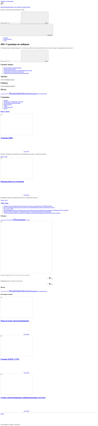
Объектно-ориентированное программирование (16, 73)
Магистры (25, 93)
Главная (6, 37)
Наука (11, 219)
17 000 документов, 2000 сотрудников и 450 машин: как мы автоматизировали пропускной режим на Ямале (32, 213)
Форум (5, 108)
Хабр (6, 203)
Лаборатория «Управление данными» (13, 101)
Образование (19, 219)
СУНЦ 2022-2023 (8, 107)
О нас (5, 40)
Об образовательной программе (12, 103)
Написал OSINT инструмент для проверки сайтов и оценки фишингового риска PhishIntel (27, 211)
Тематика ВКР (7, 138)
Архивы (3, 79)
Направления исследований (12, 181)
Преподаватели (8, 39)
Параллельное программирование (12, 67)
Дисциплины (15, 93)
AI (1, 93)
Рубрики (3, 86)
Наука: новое (5, 111)
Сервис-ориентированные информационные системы (18, 70)
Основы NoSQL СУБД (9, 69)
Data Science (4, 93)
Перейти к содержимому (7, 1)
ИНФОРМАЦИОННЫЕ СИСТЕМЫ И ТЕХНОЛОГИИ (15, 7)
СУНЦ (5, 105)
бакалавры (33, 93)
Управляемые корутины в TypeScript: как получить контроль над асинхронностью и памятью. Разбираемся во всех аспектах (36, 210)
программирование (42, 93)
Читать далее (4, 156)
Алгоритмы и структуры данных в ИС (14, 72)
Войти (2, 414)
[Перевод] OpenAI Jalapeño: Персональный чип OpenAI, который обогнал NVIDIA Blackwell (28, 206)
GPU (7, 93)
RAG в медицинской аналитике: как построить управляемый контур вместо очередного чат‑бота (29, 207)
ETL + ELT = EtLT (8, 208)
